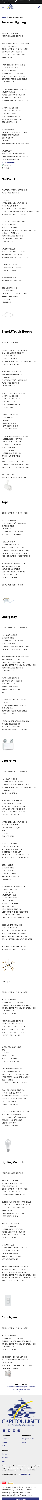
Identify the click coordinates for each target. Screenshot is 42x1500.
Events (21, 1392)
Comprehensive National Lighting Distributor (21, 1387)
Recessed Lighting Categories (21, 1389)
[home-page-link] (10, 6)
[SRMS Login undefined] (39, 7)
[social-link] (3, 1430)
